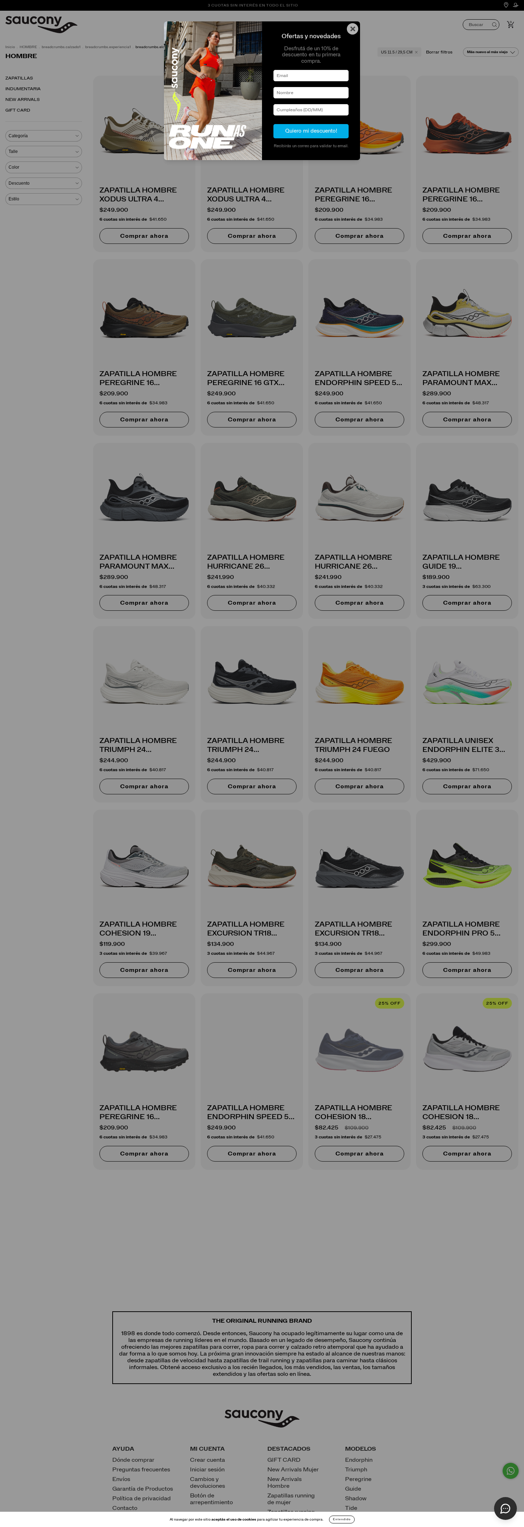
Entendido (342, 1519)
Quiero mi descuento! (311, 131)
